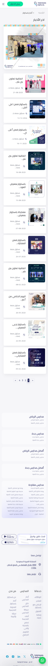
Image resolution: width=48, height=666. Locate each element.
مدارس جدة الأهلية (38, 440)
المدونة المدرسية (12, 609)
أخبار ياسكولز (13, 602)
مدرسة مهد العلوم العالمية (15, 491)
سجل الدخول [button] (15, 4)
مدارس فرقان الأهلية (37, 494)
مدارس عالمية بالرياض (37, 419)
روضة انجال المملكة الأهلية (36, 507)
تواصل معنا (31, 574)
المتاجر (38, 601)
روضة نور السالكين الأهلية (15, 488)
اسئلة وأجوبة (13, 615)
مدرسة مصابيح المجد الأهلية (14, 494)
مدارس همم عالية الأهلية (15, 510)
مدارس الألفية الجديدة (37, 488)
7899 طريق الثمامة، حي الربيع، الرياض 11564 (21, 566)
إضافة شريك (38, 616)
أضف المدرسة (25, 618)
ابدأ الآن (42, 542)
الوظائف (37, 597)
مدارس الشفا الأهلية (17, 497)
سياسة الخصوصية (22, 662)
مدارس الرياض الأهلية (37, 423)
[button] (3, 4)
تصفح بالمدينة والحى (26, 625)
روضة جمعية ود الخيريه (16, 514)
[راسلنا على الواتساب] (42, 660)
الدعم (30, 662)
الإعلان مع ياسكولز (37, 606)
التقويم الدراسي (26, 633)
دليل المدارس (25, 605)
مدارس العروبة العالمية (37, 501)
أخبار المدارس (25, 598)
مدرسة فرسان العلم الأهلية (15, 507)
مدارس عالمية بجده (38, 437)
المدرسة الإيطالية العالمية (36, 497)
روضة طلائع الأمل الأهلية (36, 491)
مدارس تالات (40, 504)
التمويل (38, 611)
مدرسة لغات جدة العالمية (15, 504)
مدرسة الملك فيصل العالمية (14, 501)
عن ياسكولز (11, 597)
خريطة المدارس (25, 611)
